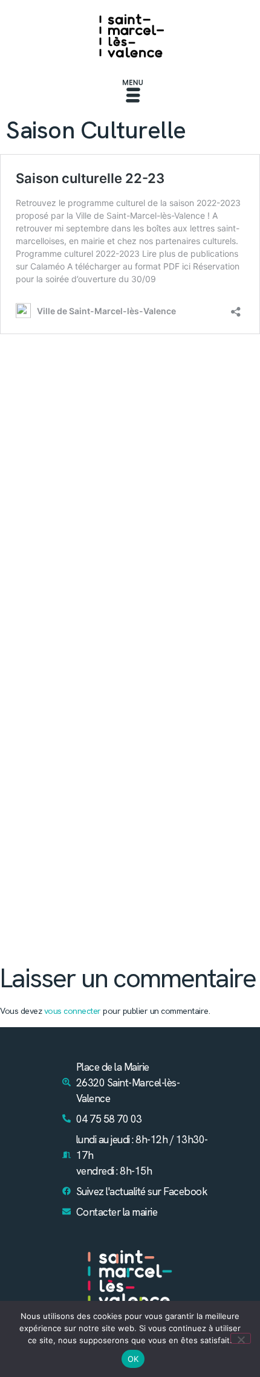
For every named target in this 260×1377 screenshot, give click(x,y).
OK (133, 1359)
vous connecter (72, 1010)
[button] (133, 93)
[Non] (240, 1338)
